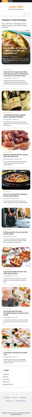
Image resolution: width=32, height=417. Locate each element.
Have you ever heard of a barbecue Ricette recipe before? (15, 195)
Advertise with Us (8, 384)
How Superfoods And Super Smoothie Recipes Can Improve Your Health (16, 313)
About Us (5, 377)
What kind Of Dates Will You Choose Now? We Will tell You (15, 155)
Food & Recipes (8, 45)
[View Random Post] (24, 13)
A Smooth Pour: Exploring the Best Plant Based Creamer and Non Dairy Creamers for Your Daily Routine (15, 73)
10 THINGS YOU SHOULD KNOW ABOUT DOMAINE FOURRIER (14, 116)
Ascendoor (27, 413)
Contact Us (6, 374)
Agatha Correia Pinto (7, 159)
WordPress (19, 414)
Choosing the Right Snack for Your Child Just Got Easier (15, 272)
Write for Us (6, 382)
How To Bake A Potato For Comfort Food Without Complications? (15, 50)
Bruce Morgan (5, 56)
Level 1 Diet (16, 6)
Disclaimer (6, 379)
